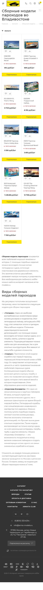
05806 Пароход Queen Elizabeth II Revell (31, 58)
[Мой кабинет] (35, 4)
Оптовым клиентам (16, 502)
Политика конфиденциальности (23, 550)
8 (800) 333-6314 (22, 521)
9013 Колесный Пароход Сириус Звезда (10, 185)
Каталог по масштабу (21, 490)
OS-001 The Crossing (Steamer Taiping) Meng (30, 185)
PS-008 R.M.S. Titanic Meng (9, 100)
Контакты (12, 506)
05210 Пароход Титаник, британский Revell (31, 143)
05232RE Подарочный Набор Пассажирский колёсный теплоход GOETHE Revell (31, 101)
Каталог (21, 486)
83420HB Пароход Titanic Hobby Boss (11, 142)
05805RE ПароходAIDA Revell (9, 58)
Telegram (21, 514)
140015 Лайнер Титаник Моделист (11, 227)
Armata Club (29, 506)
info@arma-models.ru (23, 525)
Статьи (28, 494)
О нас (34, 502)
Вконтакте (15, 514)
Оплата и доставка (21, 498)
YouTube (27, 514)
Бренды (15, 494)
